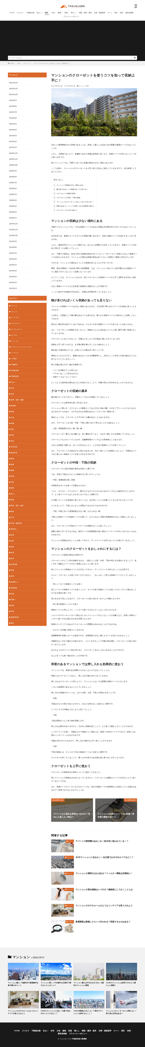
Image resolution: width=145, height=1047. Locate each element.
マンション (27, 63)
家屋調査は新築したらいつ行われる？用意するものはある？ (103, 921)
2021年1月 (13, 147)
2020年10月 (13, 165)
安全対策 (14, 447)
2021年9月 (13, 100)
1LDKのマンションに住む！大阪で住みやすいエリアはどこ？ (55, 1012)
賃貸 (12, 576)
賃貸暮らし (15, 582)
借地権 (13, 406)
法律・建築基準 (99, 13)
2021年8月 (13, 106)
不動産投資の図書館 (79, 1039)
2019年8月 (13, 247)
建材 (12, 464)
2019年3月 (13, 277)
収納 (12, 411)
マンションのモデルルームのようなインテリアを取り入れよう (104, 905)
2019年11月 (13, 230)
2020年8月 (13, 177)
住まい (39, 13)
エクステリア (15, 323)
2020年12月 (13, 153)
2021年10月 (13, 94)
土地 (52, 13)
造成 (12, 594)
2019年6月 (13, 259)
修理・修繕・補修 (17, 400)
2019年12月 (13, 224)
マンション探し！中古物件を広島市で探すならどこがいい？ (56, 984)
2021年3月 (13, 135)
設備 (12, 570)
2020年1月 (13, 218)
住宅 (46, 13)
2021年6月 (13, 118)
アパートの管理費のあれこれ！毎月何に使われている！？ (102, 841)
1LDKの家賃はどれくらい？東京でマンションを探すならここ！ (88, 1012)
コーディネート (16, 329)
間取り (13, 599)
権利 (12, 511)
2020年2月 (13, 212)
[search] (135, 58)
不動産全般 (30, 13)
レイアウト (15, 353)
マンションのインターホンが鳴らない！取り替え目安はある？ (121, 1012)
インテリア (15, 317)
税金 (12, 547)
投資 (66, 13)
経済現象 (14, 564)
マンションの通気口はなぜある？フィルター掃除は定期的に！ (104, 873)
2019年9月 (13, 241)
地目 (12, 429)
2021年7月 (13, 112)
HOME (11, 13)
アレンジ (14, 312)
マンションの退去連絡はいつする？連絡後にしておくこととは (104, 889)
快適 (12, 476)
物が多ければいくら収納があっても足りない (71, 189)
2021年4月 (13, 130)
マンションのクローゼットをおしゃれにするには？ (73, 202)
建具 (12, 458)
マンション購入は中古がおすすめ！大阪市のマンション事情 (88, 984)
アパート (70, 841)
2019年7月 (13, 253)
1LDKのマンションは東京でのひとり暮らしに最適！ (121, 984)
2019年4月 (13, 271)
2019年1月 (13, 288)
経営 (12, 552)
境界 (12, 435)
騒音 (12, 623)
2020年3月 (13, 206)
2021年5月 (13, 124)
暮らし (73, 13)
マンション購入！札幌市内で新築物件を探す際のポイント (23, 984)
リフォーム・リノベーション (21, 347)
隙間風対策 (15, 617)
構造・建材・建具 (85, 13)
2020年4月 (13, 200)
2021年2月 (13, 141)
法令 (12, 517)
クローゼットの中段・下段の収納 (67, 198)
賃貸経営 (14, 588)
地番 (12, 423)
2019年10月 (13, 235)
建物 (59, 13)
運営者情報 (129, 13)
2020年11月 (13, 159)
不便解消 (14, 364)
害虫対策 (14, 453)
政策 (121, 13)
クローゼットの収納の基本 (64, 193)
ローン (110, 13)
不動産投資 (15, 376)
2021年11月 (13, 88)
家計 (116, 13)
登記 (12, 541)
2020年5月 (13, 194)
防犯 (12, 605)
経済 (12, 558)
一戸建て (70, 921)
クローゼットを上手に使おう (65, 210)
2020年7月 (13, 183)
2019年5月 (13, 265)
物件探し (14, 529)
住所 (12, 394)
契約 (12, 441)
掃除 (12, 488)
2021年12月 (13, 83)
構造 (12, 500)
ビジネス (20, 13)
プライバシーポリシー (71, 16)
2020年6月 (13, 188)
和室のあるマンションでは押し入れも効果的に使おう (74, 206)
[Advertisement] (72, 39)
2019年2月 (13, 282)
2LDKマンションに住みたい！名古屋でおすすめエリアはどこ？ (105, 857)
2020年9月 (13, 171)
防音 (12, 611)
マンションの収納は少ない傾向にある (68, 185)
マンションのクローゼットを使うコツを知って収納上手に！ (52, 63)
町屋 (12, 535)
